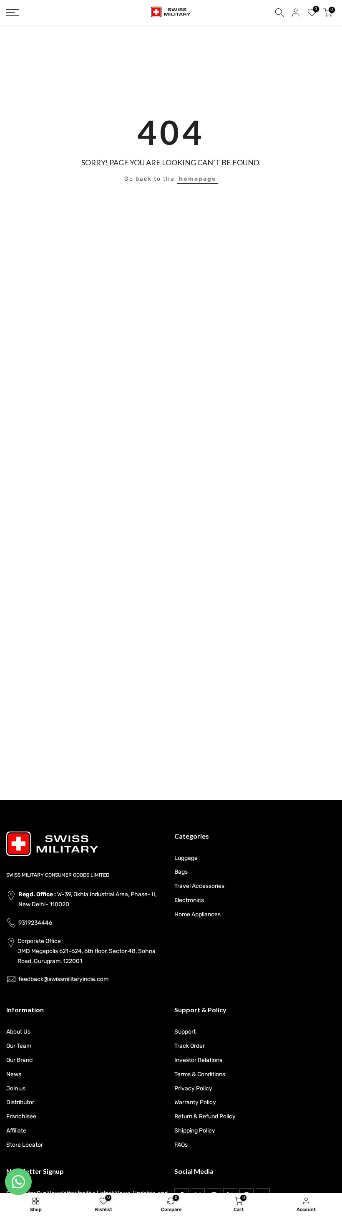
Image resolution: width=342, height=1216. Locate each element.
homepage (197, 178)
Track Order (189, 1045)
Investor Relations (198, 1060)
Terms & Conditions (199, 1074)
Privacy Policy (193, 1088)
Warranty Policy (195, 1102)
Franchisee (21, 1116)
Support (185, 1031)
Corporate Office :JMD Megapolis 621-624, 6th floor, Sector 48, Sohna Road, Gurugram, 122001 (87, 951)
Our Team (18, 1045)
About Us (18, 1031)
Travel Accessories (199, 886)
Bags (181, 871)
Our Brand (19, 1060)
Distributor (20, 1102)
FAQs (181, 1144)
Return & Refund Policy (205, 1116)
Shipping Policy (194, 1130)
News (13, 1074)
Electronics (189, 900)
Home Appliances (197, 914)
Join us (15, 1088)
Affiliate (16, 1130)
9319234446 (35, 922)
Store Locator (24, 1144)
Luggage (186, 858)
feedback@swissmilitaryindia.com (63, 979)
